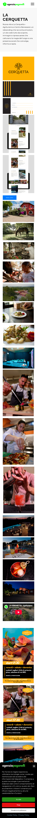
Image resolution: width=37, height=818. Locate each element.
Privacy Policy (23, 815)
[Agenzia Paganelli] (15, 4)
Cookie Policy (12, 815)
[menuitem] (31, 4)
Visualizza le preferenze (18, 810)
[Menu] (31, 4)
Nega (18, 805)
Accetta (18, 799)
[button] (34, 766)
